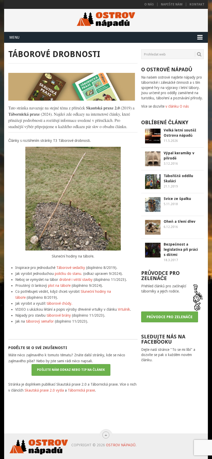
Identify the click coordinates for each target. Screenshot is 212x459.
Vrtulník (124, 309)
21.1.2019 (171, 186)
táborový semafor (40, 321)
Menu (14, 37)
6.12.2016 (171, 227)
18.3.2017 (171, 260)
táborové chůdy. (59, 303)
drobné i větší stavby (76, 279)
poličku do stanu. (68, 274)
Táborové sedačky (70, 268)
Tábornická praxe (81, 390)
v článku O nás (177, 106)
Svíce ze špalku (177, 199)
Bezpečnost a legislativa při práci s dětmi (181, 249)
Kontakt (197, 4)
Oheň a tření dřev (179, 221)
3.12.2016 (171, 163)
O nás (149, 4)
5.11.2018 (171, 204)
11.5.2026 (171, 141)
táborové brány (59, 315)
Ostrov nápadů (120, 445)
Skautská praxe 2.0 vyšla (44, 390)
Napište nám (172, 4)
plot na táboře (59, 285)
